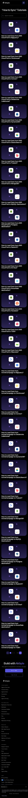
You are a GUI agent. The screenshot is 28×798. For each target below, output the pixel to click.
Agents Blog (4, 771)
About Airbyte (4, 726)
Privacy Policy (4, 777)
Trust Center (4, 748)
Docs (2, 751)
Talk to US (14, 675)
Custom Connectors (6, 762)
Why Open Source (5, 729)
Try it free (14, 670)
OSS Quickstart (5, 753)
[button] (23, 2)
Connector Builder (5, 709)
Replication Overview (6, 704)
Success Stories (5, 733)
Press (2, 731)
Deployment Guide (5, 755)
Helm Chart (4, 757)
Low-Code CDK (4, 766)
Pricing (3, 696)
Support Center (5, 746)
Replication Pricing (5, 720)
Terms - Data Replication (7, 782)
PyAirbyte (3, 707)
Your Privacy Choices (9, 780)
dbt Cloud (3, 760)
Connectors (4, 694)
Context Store (4, 689)
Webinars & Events (5, 738)
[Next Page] (20, 653)
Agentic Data (4, 691)
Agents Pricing (4, 698)
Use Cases (3, 735)
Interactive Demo (5, 713)
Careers (3, 740)
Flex (2, 716)
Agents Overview (5, 687)
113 (17, 653)
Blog (2, 769)
